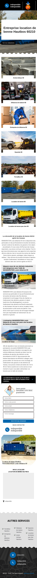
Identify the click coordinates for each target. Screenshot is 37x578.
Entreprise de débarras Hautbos (7, 537)
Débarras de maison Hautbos (19, 530)
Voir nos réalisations (8, 43)
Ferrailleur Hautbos (7, 530)
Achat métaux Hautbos (18, 537)
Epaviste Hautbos (30, 529)
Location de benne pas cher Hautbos (31, 536)
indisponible (15, 5)
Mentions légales (29, 573)
